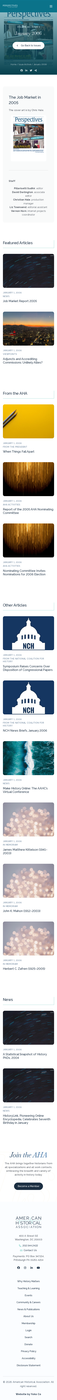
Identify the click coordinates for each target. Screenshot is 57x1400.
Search (28, 1337)
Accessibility (28, 1358)
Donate (28, 1344)
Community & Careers (28, 1302)
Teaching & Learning (28, 1288)
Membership (28, 1323)
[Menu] (50, 6)
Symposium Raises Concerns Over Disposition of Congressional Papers (28, 668)
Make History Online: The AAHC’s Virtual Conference (25, 790)
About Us (28, 1316)
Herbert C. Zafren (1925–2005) (24, 968)
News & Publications (28, 1309)
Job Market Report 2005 (20, 301)
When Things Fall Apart (18, 451)
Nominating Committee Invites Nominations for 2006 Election (24, 572)
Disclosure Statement (28, 1365)
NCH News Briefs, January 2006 (25, 730)
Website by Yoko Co (28, 1394)
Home (13, 64)
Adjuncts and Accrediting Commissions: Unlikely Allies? (23, 360)
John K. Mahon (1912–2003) (21, 911)
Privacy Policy (28, 1351)
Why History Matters (28, 1281)
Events (28, 1295)
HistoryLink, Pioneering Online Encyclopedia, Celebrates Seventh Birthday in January (26, 1119)
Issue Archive (25, 64)
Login (28, 1330)
